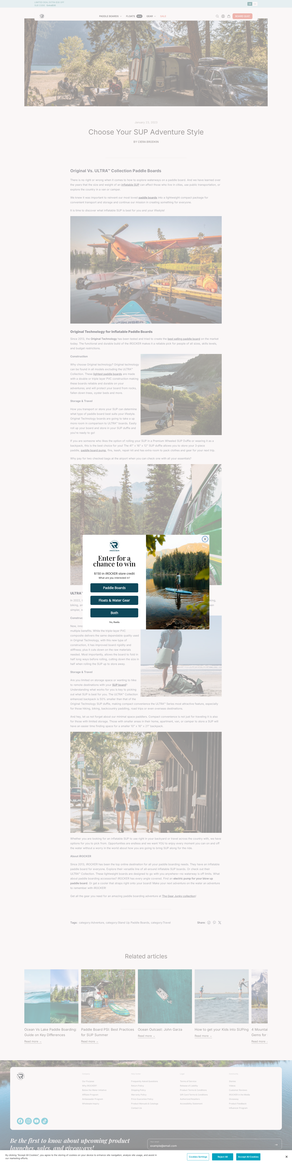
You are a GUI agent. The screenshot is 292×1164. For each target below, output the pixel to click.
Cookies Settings (198, 1156)
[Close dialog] (205, 539)
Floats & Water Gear (114, 600)
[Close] (286, 1156)
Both (114, 612)
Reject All (223, 1156)
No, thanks (114, 622)
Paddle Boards (114, 587)
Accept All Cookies (248, 1156)
